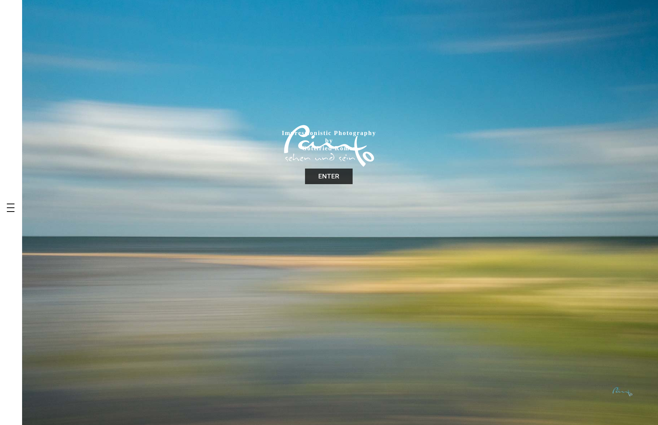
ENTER (328, 176)
